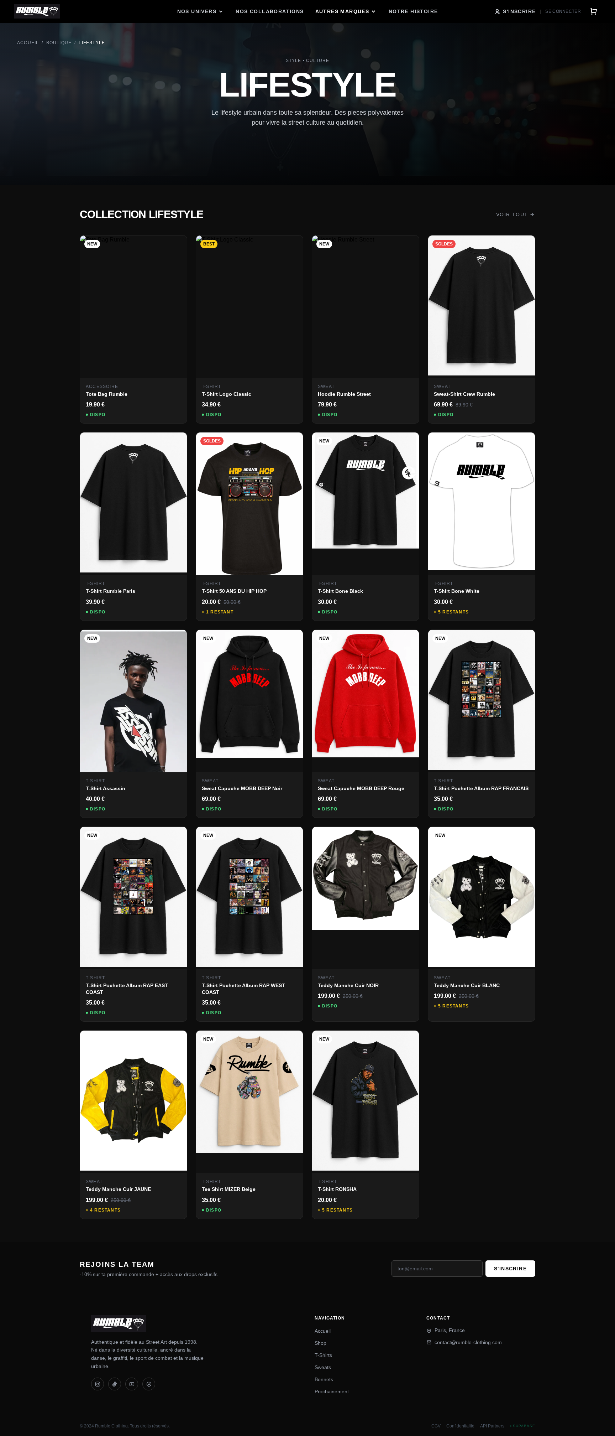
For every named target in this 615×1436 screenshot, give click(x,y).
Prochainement (332, 1391)
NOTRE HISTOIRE (413, 11)
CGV (436, 1426)
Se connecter (563, 11)
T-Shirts (323, 1355)
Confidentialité (460, 1426)
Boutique (59, 42)
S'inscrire (510, 1268)
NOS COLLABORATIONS (270, 11)
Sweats (323, 1367)
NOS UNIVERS (196, 11)
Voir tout (512, 214)
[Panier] (594, 11)
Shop (320, 1343)
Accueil (28, 42)
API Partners (492, 1426)
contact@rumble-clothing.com (468, 1342)
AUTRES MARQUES (342, 11)
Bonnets (324, 1379)
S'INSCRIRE (519, 11)
